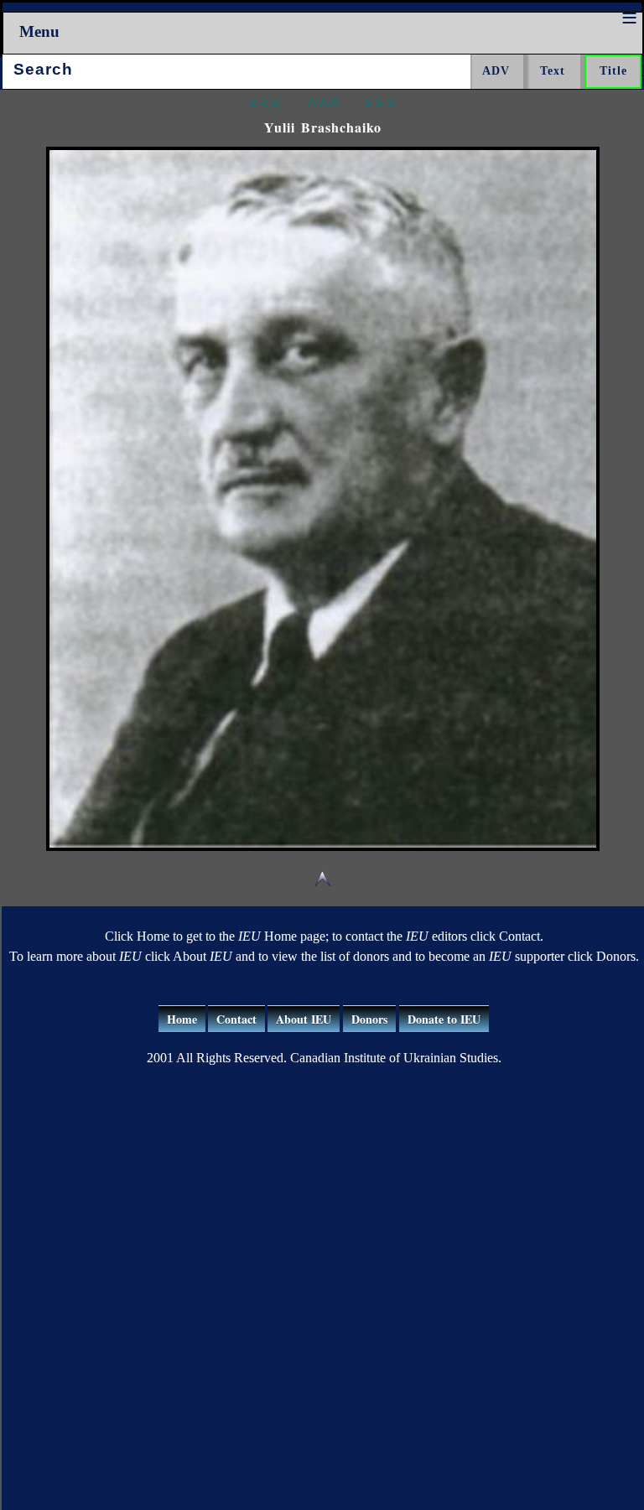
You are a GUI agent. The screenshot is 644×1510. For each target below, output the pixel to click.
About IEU (303, 1019)
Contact (236, 1019)
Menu (39, 31)
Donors (369, 1019)
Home (182, 1019)
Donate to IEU (444, 1019)
